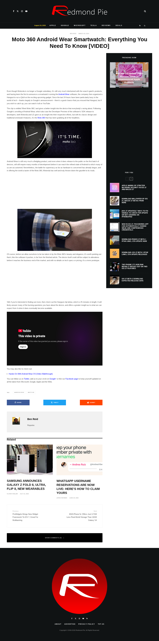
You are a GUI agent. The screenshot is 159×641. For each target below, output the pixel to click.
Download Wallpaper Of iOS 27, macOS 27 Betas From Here (135, 201)
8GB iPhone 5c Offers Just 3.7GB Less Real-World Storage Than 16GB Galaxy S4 (82, 515)
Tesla (93, 25)
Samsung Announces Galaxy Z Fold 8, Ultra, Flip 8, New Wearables (26, 484)
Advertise (70, 624)
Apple (52, 25)
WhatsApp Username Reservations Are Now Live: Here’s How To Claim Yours (78, 487)
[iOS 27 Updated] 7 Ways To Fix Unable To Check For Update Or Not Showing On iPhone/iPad (135, 214)
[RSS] (140, 25)
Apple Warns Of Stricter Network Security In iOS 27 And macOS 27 (134, 187)
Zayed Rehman (62, 498)
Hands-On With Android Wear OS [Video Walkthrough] (31, 374)
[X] (17, 11)
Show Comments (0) (53, 537)
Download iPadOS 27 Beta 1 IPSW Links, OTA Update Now (134, 240)
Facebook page (71, 379)
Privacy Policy (86, 624)
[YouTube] (26, 11)
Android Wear (63, 94)
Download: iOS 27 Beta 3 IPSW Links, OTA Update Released (135, 253)
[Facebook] (13, 11)
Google (65, 25)
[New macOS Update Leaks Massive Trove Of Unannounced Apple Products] (129, 75)
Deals (119, 25)
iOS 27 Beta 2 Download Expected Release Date (132, 280)
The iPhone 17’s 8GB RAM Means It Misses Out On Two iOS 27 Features (134, 266)
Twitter (26, 379)
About (58, 624)
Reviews (106, 25)
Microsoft (79, 25)
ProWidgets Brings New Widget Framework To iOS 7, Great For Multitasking (25, 515)
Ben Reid (73, 33)
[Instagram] (22, 11)
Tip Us (101, 624)
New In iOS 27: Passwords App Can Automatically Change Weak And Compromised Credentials (135, 227)
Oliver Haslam (12, 494)
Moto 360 (41, 118)
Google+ (53, 379)
